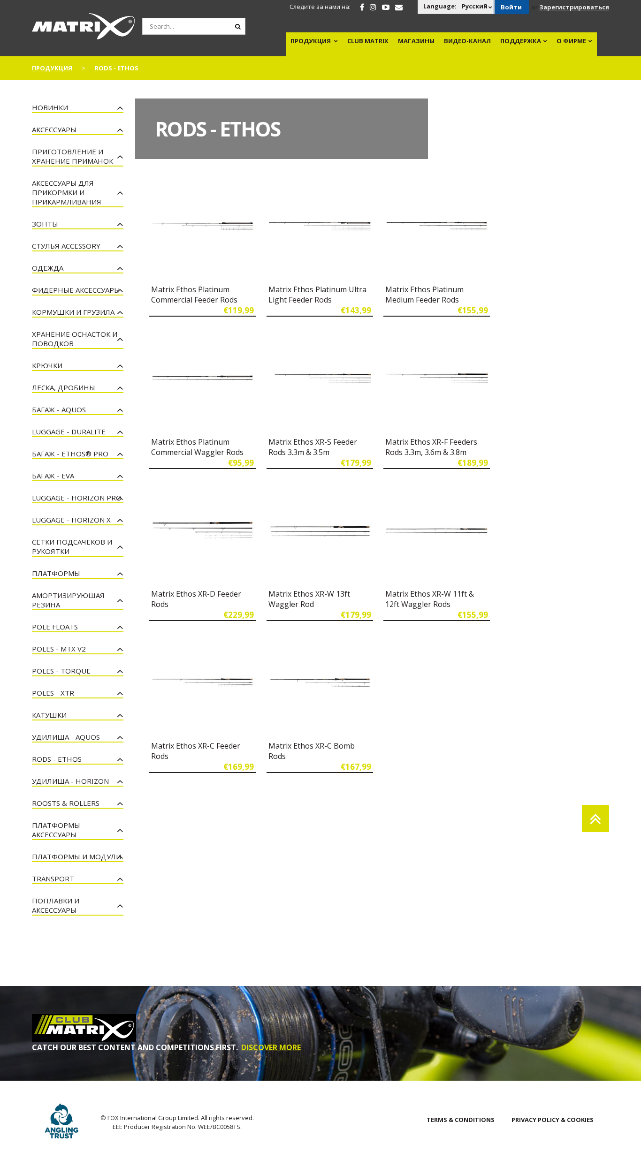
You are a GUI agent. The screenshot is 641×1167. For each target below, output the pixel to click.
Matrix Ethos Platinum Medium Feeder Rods (424, 294)
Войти (511, 7)
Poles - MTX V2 (59, 648)
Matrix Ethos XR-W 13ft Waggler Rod (309, 599)
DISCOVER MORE (271, 1047)
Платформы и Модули (76, 856)
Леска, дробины (63, 387)
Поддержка (520, 41)
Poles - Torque (61, 670)
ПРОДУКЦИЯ (310, 41)
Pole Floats (55, 626)
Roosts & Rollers (65, 803)
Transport (53, 878)
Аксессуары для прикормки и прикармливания (66, 192)
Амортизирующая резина (68, 600)
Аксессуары (54, 129)
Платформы (56, 573)
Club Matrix (368, 41)
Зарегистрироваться (574, 7)
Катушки (49, 715)
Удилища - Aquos (66, 737)
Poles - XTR (53, 692)
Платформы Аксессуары (56, 829)
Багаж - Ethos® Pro (70, 453)
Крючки (47, 365)
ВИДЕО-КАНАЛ (467, 41)
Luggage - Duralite (69, 431)
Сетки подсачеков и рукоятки (72, 546)
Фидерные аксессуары (76, 290)
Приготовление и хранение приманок (72, 156)
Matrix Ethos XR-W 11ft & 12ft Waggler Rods (429, 599)
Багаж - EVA (53, 475)
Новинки (50, 107)
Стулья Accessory (66, 245)
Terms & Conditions (461, 1119)
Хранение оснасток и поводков (74, 338)
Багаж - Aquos (59, 409)
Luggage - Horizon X (71, 519)
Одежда (47, 268)
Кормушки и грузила (73, 312)
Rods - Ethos (57, 759)
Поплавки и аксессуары (55, 905)
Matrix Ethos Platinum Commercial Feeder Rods (194, 294)
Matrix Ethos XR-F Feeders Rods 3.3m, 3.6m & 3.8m (431, 447)
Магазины (416, 41)
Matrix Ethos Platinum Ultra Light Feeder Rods (317, 294)
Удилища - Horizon (70, 781)
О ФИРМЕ (571, 41)
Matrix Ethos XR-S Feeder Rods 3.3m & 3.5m (312, 447)
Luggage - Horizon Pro (77, 497)
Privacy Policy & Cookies (552, 1119)
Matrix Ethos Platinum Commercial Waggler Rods (197, 447)
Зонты (45, 223)
